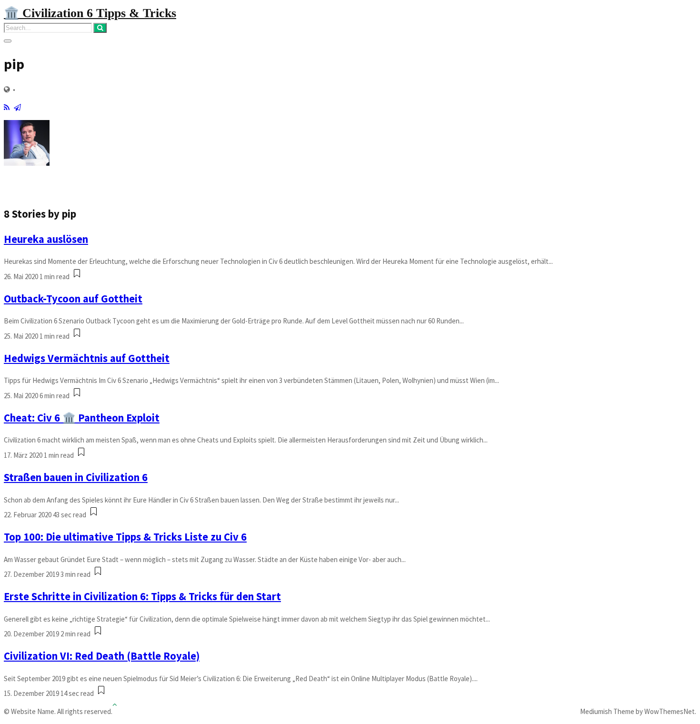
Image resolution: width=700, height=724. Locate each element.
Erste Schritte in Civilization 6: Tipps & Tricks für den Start (142, 596)
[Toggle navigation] (7, 41)
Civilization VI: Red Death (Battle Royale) (102, 656)
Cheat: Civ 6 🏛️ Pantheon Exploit (82, 417)
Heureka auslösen (46, 239)
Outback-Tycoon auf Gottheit (73, 298)
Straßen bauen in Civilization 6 (76, 477)
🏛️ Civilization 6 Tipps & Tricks (90, 13)
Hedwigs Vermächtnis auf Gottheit (87, 358)
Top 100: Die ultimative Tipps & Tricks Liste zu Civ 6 (125, 536)
